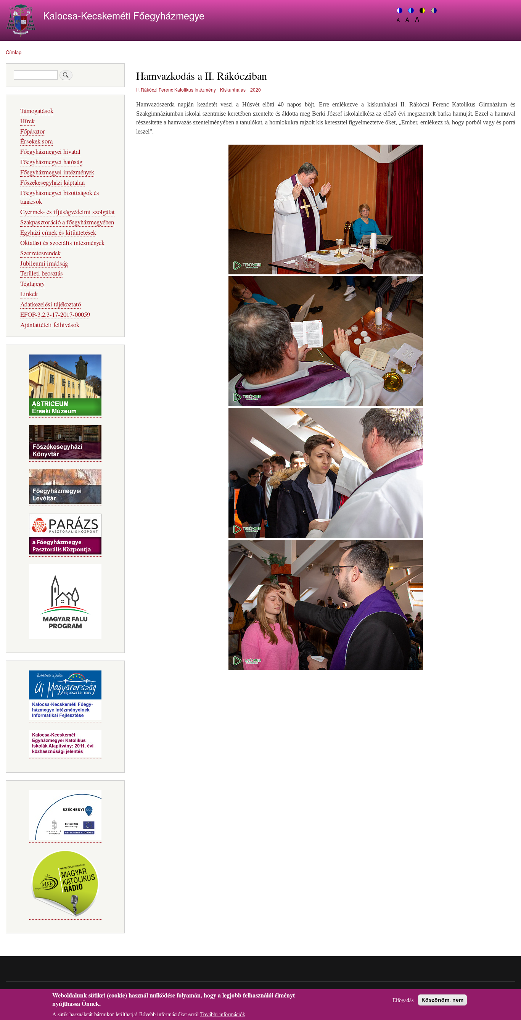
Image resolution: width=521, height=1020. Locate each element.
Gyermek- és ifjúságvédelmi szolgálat (67, 211)
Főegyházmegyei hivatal (50, 151)
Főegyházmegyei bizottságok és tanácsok (59, 197)
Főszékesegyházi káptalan (52, 182)
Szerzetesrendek (40, 252)
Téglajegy (32, 283)
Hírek (27, 120)
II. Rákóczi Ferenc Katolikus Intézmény (176, 89)
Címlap (13, 52)
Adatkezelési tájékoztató (50, 304)
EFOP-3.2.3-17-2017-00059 (55, 314)
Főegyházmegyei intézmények (57, 172)
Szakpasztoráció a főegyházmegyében (67, 222)
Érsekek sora (36, 141)
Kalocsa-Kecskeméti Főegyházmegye (123, 15)
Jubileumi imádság (44, 263)
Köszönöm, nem (442, 1000)
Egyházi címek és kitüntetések (58, 232)
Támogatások (36, 110)
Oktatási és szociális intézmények (62, 242)
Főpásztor (32, 131)
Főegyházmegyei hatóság (51, 161)
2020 (255, 89)
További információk (222, 1014)
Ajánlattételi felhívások (49, 324)
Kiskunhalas (233, 89)
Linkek (29, 293)
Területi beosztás (41, 273)
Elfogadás (402, 1000)
